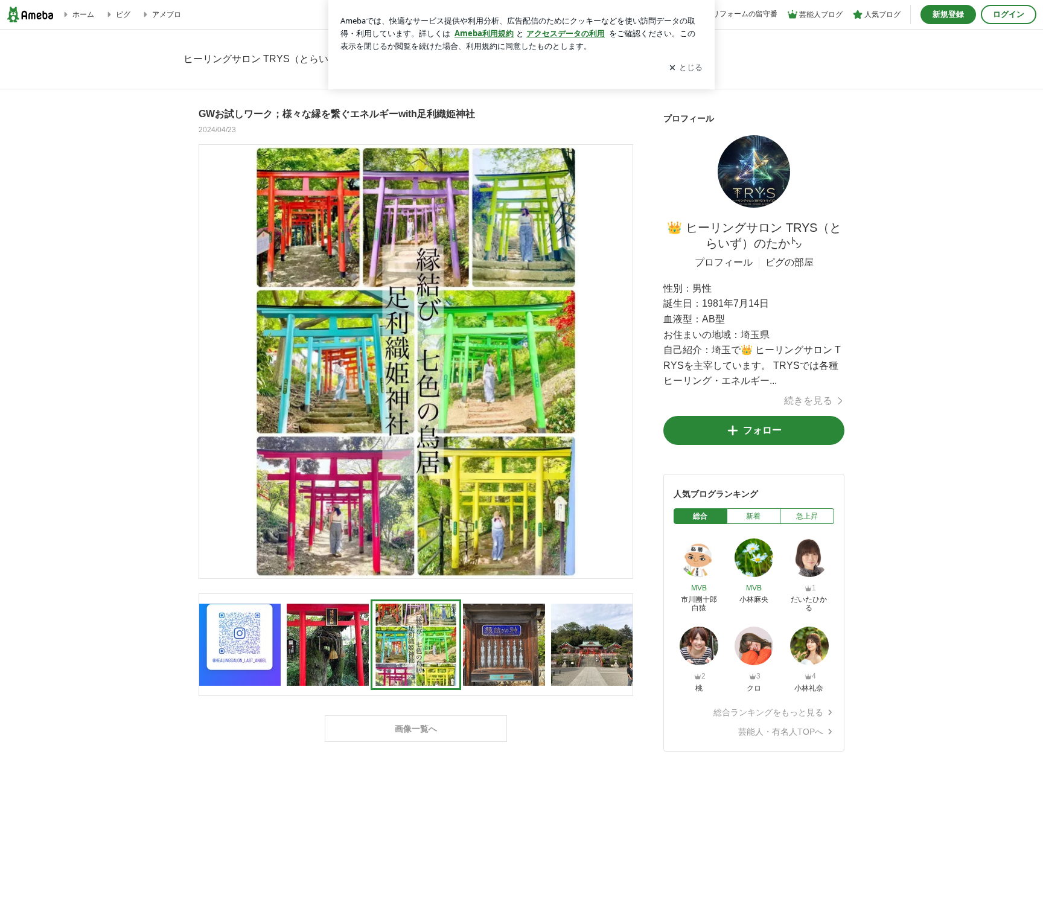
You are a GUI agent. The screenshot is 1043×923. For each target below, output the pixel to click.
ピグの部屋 (789, 262)
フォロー (762, 430)
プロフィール (724, 262)
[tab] (700, 516)
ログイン (1008, 14)
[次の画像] (620, 361)
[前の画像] (211, 361)
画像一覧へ (416, 728)
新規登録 (948, 14)
